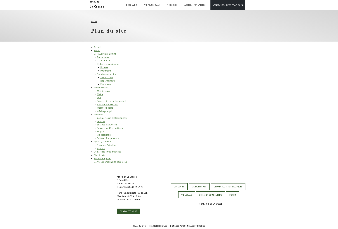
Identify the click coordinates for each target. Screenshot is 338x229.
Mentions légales (102, 158)
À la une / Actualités (106, 145)
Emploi (100, 131)
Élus (99, 97)
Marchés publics (105, 107)
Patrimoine (105, 70)
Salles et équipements (108, 138)
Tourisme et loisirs (106, 74)
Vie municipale (101, 87)
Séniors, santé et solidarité (110, 128)
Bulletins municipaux (107, 104)
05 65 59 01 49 (136, 186)
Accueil (94, 21)
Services (101, 121)
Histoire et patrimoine (108, 64)
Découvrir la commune (105, 53)
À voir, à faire (106, 77)
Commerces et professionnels (112, 117)
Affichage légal (104, 111)
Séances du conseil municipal (111, 101)
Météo (97, 50)
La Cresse (97, 5)
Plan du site (99, 155)
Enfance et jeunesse (107, 124)
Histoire (104, 67)
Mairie (100, 94)
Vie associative (104, 134)
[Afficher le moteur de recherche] (247, 5)
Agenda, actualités (103, 141)
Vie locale (98, 114)
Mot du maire (103, 91)
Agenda (101, 148)
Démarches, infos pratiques (107, 151)
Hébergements (107, 80)
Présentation (103, 57)
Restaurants (106, 84)
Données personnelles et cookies (110, 161)
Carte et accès (104, 60)
